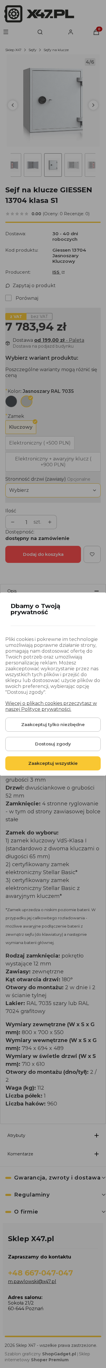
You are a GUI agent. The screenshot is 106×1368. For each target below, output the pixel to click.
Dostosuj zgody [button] (53, 744)
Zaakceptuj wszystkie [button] (53, 763)
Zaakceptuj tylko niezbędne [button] (53, 724)
